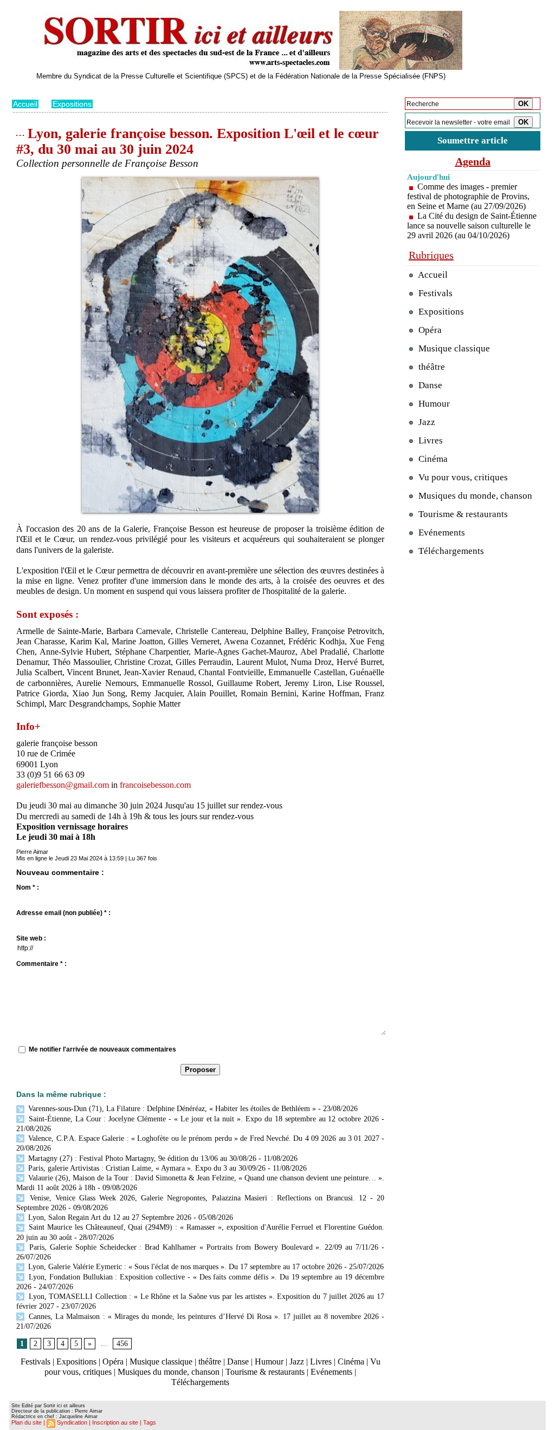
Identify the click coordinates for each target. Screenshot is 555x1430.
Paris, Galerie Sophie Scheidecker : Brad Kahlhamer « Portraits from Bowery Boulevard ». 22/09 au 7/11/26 (202, 1247)
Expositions (72, 104)
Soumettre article (472, 140)
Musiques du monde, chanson (169, 1371)
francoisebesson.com (155, 784)
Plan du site (26, 1422)
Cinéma (351, 1361)
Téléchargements (200, 1382)
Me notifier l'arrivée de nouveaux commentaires (102, 1049)
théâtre (209, 1361)
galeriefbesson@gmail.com (62, 784)
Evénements (331, 1371)
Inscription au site (115, 1422)
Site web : (31, 938)
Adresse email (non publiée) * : (63, 913)
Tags (149, 1422)
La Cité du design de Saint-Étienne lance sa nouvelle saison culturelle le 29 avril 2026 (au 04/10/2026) (472, 225)
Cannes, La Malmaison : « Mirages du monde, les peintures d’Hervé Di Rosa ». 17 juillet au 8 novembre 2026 (202, 1317)
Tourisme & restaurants (265, 1371)
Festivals (35, 1361)
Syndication (72, 1422)
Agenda (473, 161)
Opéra (113, 1361)
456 (122, 1344)
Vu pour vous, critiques (462, 477)
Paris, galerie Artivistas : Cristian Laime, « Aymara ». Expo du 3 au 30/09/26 (146, 1168)
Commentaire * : (41, 964)
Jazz (296, 1361)
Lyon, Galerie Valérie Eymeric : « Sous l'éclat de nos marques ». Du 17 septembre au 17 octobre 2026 (184, 1267)
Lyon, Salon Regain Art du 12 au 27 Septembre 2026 (108, 1217)
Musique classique (161, 1361)
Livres (321, 1361)
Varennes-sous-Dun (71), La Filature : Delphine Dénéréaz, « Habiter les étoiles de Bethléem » (171, 1109)
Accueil (25, 104)
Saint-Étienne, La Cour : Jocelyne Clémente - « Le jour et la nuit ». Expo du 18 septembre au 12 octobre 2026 (202, 1119)
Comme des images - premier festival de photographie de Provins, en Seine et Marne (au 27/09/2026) (468, 196)
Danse (238, 1361)
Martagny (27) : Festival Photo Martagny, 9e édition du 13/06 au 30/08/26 (141, 1158)
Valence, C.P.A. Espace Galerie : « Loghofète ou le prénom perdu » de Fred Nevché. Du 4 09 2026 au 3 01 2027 (202, 1138)
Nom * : (27, 887)
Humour (269, 1361)
